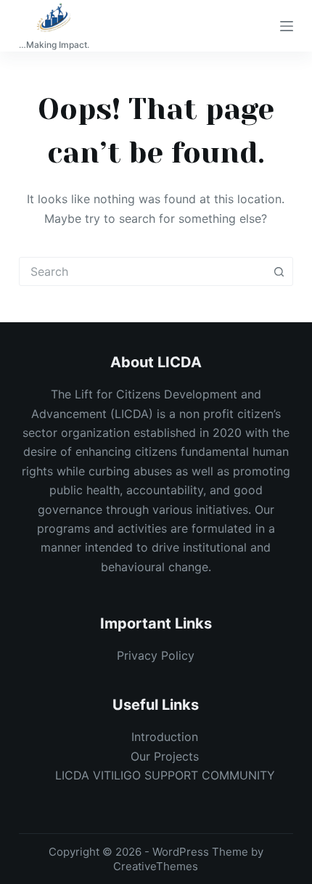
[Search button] (278, 271)
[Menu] (286, 26)
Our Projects (165, 756)
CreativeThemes (155, 866)
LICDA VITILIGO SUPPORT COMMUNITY (165, 775)
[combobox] (142, 271)
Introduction (164, 736)
